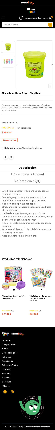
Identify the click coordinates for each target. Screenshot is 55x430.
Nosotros (6, 340)
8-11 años (6, 382)
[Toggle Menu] (3, 18)
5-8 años (6, 377)
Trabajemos (7, 361)
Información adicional (27, 174)
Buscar (50, 25)
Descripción (27, 168)
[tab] (27, 167)
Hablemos (6, 357)
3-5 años (6, 373)
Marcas (5, 348)
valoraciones (24, 128)
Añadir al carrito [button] (14, 290)
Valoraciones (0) (27, 181)
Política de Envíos (10, 365)
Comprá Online (8, 344)
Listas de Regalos (9, 353)
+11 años (6, 386)
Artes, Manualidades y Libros (29, 148)
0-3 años (6, 369)
